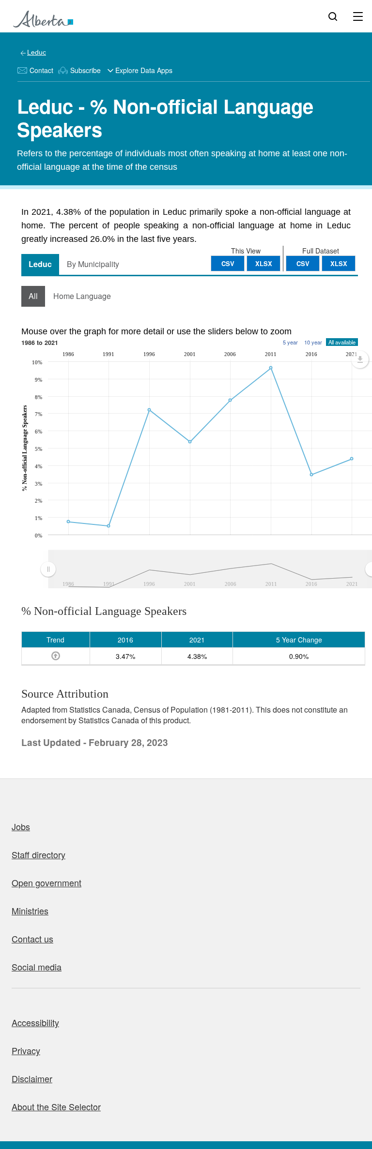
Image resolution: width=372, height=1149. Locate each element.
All (33, 295)
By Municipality (93, 263)
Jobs (21, 826)
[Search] (333, 16)
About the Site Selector (56, 1106)
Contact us (32, 938)
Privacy (26, 1050)
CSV (303, 263)
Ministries (30, 910)
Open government (46, 882)
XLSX (338, 263)
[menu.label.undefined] (360, 359)
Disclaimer (32, 1078)
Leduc (36, 52)
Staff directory (38, 854)
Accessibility (35, 1022)
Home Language (82, 295)
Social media (37, 966)
